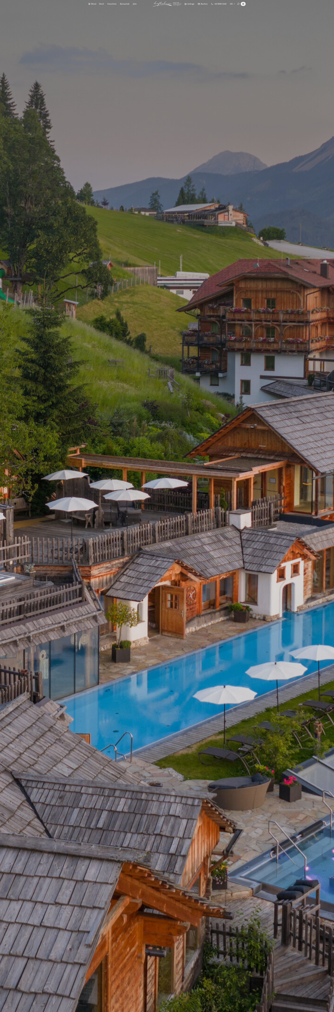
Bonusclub (124, 4)
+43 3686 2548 (220, 4)
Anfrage (190, 4)
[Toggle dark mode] (243, 4)
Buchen (204, 4)
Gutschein (111, 4)
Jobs (135, 4)
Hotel (101, 4)
